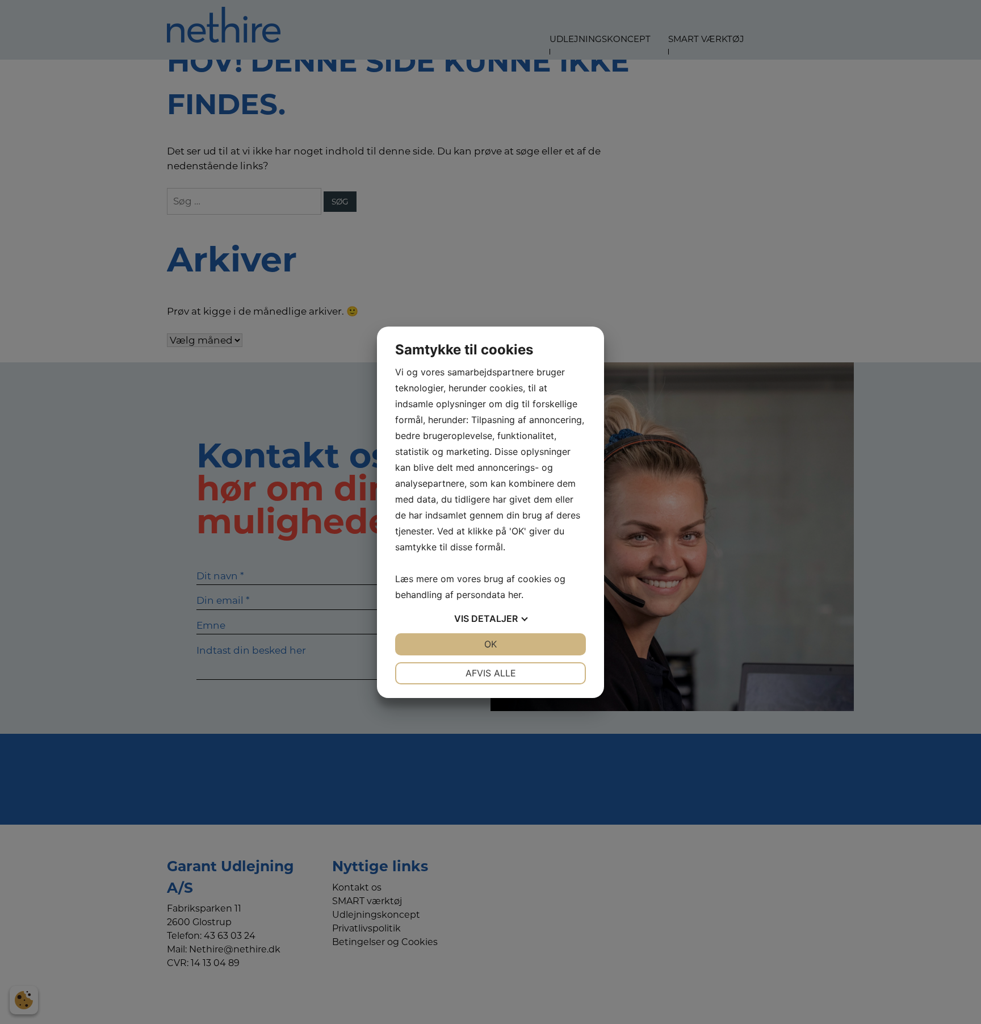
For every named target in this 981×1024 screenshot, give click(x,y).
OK (490, 644)
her (514, 594)
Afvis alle (491, 673)
